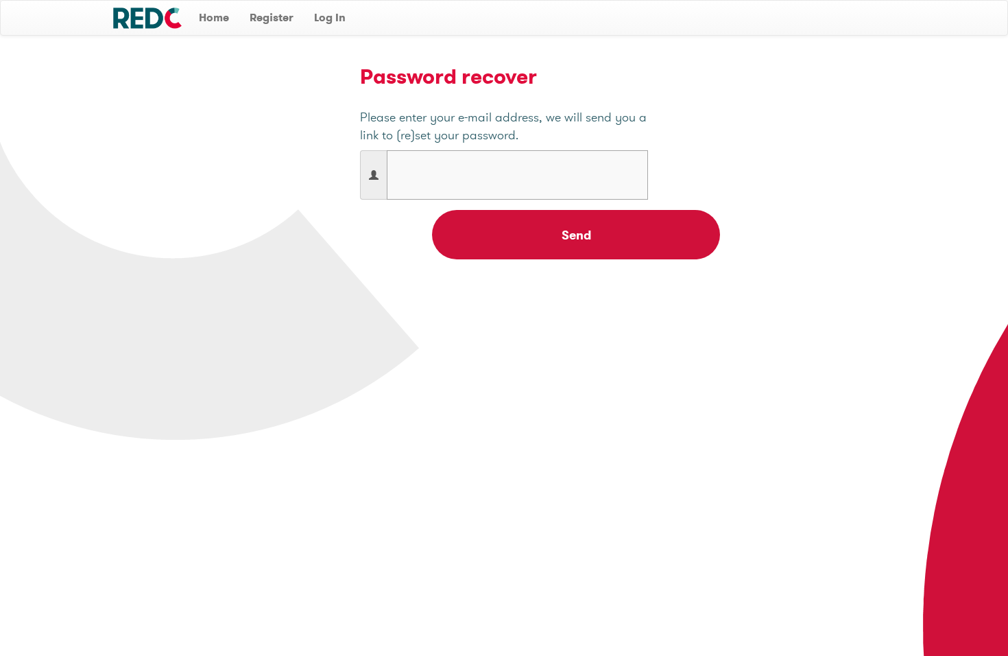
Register (271, 17)
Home (214, 17)
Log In (330, 17)
